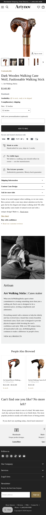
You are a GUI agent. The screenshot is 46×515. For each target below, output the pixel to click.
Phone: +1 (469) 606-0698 (23, 507)
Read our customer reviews (13, 224)
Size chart (5, 216)
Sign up (36, 494)
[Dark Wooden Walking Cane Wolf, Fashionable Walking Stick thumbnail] (5, 62)
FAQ (27, 505)
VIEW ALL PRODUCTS (13, 336)
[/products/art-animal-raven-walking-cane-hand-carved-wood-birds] (13, 367)
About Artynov (10, 505)
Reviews (20, 505)
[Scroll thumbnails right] (43, 62)
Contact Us (34, 505)
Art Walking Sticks (10, 84)
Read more (24, 212)
